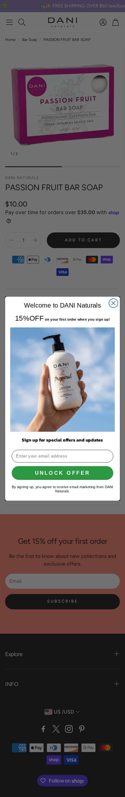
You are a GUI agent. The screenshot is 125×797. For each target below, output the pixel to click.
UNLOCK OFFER (62, 473)
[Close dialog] (113, 303)
